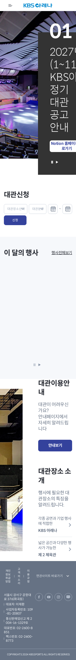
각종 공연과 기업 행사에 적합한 (54, 524)
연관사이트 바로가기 (49, 576)
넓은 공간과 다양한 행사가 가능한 (54, 548)
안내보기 (55, 445)
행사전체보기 (61, 252)
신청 (15, 220)
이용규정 (28, 576)
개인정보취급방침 (7, 576)
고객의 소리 (19, 576)
